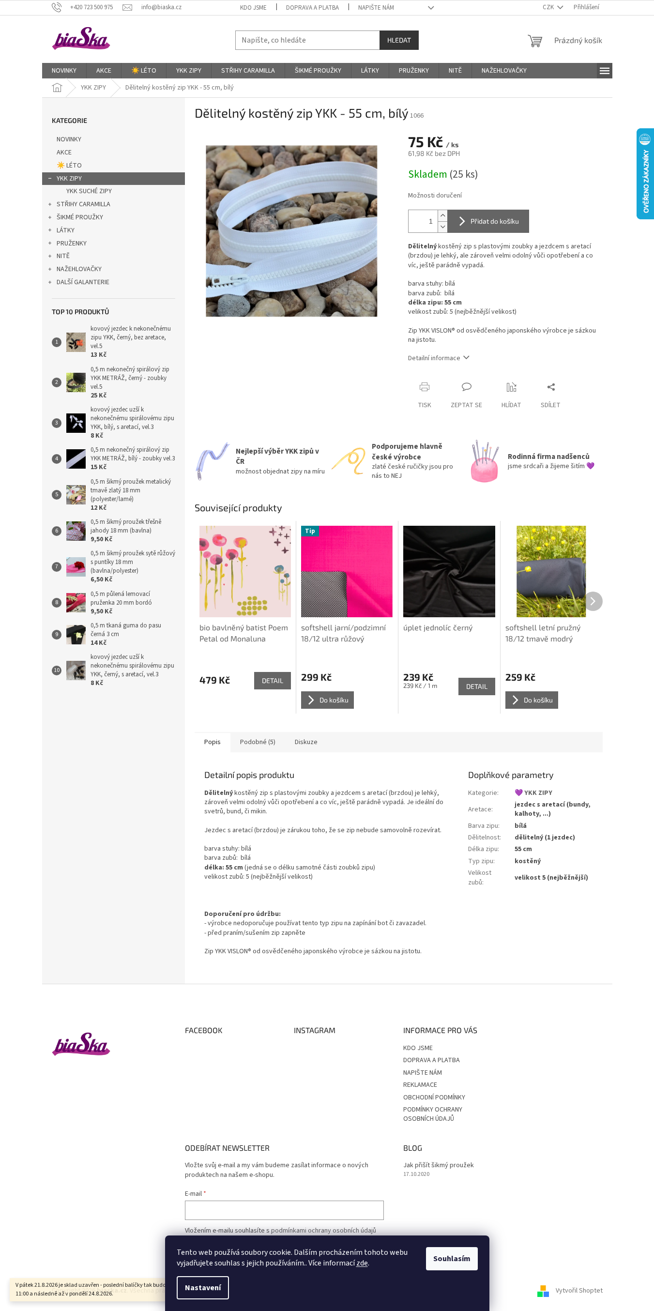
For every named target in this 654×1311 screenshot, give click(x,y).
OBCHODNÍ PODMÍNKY (434, 1097)
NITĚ (63, 256)
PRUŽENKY (72, 243)
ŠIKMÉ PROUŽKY (80, 217)
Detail (272, 680)
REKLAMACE (420, 1085)
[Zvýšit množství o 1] (442, 215)
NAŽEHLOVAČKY (79, 269)
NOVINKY (69, 139)
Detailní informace (434, 358)
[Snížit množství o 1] (442, 226)
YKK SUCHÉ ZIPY (89, 191)
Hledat (399, 40)
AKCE (64, 152)
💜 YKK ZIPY (533, 793)
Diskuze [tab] (306, 742)
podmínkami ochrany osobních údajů (323, 1230)
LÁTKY (66, 230)
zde (362, 1263)
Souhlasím (452, 1258)
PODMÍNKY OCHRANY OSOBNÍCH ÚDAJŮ (432, 1114)
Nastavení (203, 1287)
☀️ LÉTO (69, 165)
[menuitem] (64, 70)
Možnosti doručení (435, 195)
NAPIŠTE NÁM (376, 7)
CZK (549, 7)
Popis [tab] (212, 742)
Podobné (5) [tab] (257, 742)
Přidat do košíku (495, 221)
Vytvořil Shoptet (579, 1291)
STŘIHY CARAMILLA (83, 204)
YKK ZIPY (69, 178)
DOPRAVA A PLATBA (312, 7)
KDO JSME (253, 7)
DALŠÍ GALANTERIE (83, 282)
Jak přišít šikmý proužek (438, 1165)
